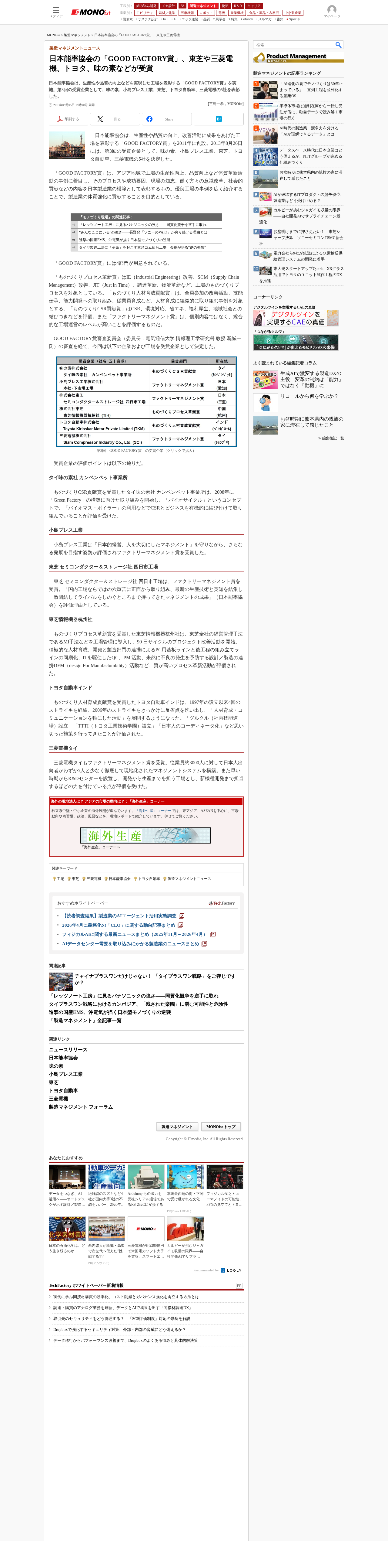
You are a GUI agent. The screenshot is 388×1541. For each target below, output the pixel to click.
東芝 (75, 879)
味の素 (56, 1066)
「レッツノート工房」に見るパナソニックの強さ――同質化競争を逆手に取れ (142, 225)
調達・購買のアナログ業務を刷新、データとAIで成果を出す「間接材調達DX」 (123, 1307)
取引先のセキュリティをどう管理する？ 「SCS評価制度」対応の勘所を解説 (121, 1318)
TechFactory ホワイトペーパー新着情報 (86, 1285)
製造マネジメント (77, 35)
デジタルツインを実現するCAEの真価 (284, 307)
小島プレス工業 (66, 1074)
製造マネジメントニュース (189, 879)
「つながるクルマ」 (269, 331)
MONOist (53, 35)
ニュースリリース (68, 1049)
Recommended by (206, 1270)
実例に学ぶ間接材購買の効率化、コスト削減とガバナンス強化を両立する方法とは (126, 1296)
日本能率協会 (120, 879)
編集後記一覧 (333, 438)
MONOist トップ (221, 1126)
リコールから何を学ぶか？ (309, 396)
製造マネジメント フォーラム (81, 1107)
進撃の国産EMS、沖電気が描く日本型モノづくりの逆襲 (124, 240)
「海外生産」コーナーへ (100, 847)
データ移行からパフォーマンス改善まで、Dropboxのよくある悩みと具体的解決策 (125, 1340)
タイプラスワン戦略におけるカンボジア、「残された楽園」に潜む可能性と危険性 (138, 1004)
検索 (338, 44)
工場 (60, 879)
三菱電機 (94, 879)
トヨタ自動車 (149, 879)
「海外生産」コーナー (153, 811)
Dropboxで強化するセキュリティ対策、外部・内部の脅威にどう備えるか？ (119, 1329)
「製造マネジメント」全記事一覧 (85, 1020)
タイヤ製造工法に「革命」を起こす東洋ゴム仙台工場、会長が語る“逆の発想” (142, 247)
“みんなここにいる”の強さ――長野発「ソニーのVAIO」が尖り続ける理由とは (143, 232)
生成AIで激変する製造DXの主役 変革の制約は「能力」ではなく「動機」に (311, 379)
